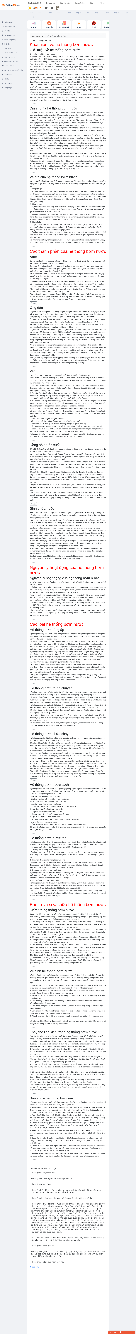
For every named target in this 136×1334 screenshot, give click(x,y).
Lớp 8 (97, 12)
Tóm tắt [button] (33, 104)
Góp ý (92, 3)
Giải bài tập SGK (34, 3)
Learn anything (37, 36)
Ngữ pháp (7, 48)
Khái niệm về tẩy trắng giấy (43, 1173)
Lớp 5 (69, 12)
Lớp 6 (78, 12)
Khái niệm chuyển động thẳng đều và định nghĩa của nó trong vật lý (61, 1198)
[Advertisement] (122, 52)
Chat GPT (7, 31)
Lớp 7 (88, 12)
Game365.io (80, 3)
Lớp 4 (59, 12)
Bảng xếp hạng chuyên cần (13, 70)
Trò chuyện (50, 3)
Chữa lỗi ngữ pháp (10, 40)
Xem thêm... (34, 1267)
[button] (58, 8)
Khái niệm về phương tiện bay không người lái (51, 1178)
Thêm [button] (102, 3)
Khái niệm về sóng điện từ (42, 1246)
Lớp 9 (107, 12)
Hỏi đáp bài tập (10, 26)
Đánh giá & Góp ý (10, 53)
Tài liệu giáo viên (10, 35)
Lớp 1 (31, 12)
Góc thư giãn (65, 3)
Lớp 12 (34, 17)
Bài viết (7, 44)
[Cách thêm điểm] (36, 8)
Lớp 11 (127, 12)
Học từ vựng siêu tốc (11, 61)
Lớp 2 (40, 12)
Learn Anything (9, 57)
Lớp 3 (50, 12)
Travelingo (8, 74)
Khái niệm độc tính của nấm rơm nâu (47, 1262)
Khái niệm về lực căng (41, 1184)
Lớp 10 (116, 12)
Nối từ (6, 79)
